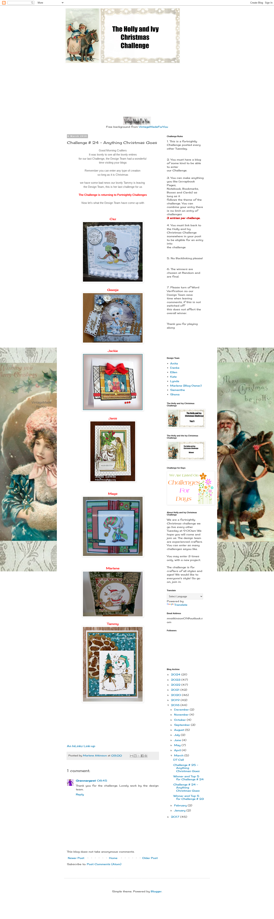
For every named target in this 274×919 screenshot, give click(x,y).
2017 (175, 816)
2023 (176, 679)
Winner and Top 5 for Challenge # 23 (188, 797)
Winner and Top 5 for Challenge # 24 (188, 778)
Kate (173, 376)
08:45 (102, 780)
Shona (174, 394)
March (179, 755)
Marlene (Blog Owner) (186, 385)
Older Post (150, 858)
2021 (175, 689)
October (180, 719)
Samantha (177, 389)
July (177, 734)
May (178, 745)
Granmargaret (86, 780)
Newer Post (76, 858)
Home (113, 858)
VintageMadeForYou (153, 126)
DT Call (178, 759)
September (182, 724)
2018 (175, 705)
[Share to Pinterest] (146, 756)
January (180, 810)
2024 (176, 674)
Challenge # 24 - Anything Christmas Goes (186, 787)
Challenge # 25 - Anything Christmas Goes (186, 768)
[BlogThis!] (135, 756)
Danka (174, 367)
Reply (80, 794)
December (182, 709)
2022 (176, 684)
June (178, 740)
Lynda (174, 381)
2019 (176, 700)
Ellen (173, 372)
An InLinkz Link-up (81, 746)
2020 (176, 695)
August (179, 729)
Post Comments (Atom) (104, 864)
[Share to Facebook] (142, 756)
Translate (180, 604)
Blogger (156, 891)
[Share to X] (139, 756)
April (178, 750)
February (181, 805)
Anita (174, 363)
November (182, 714)
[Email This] (131, 756)
